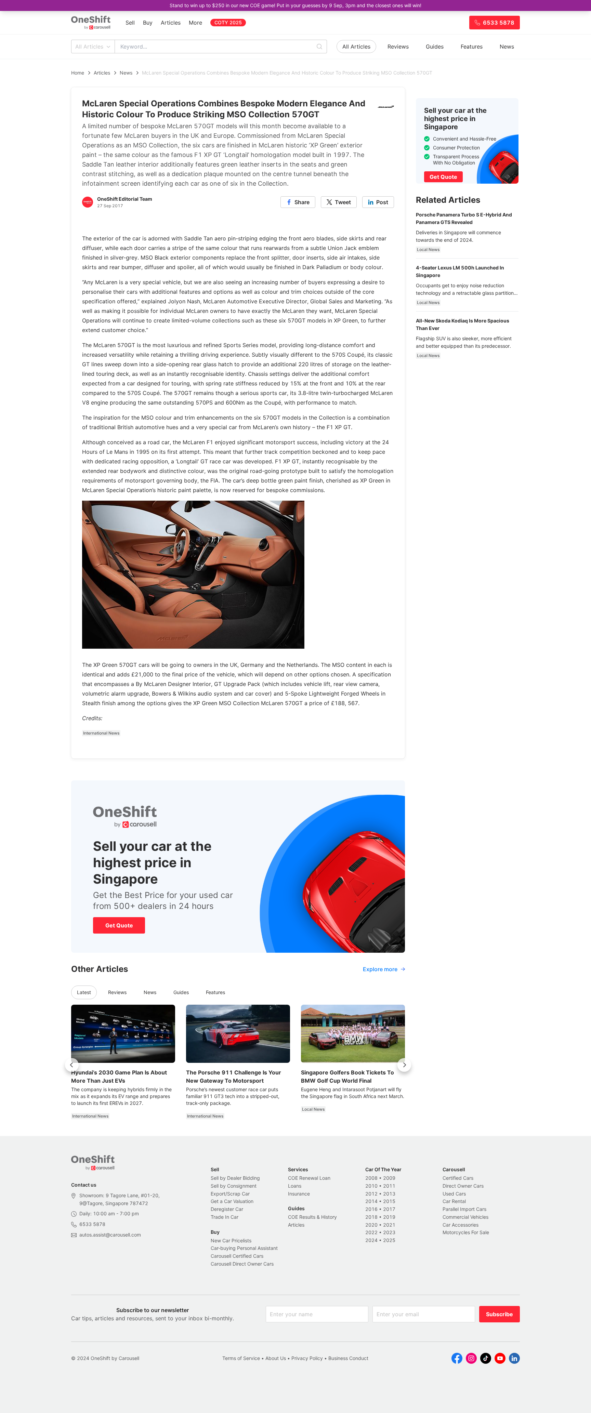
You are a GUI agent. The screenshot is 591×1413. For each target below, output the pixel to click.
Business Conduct (348, 1358)
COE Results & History (312, 1217)
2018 (371, 1217)
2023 (389, 1232)
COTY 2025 (228, 22)
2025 (389, 1240)
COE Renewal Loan (309, 1178)
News (507, 46)
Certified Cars (458, 1178)
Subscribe (499, 1314)
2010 (371, 1186)
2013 (389, 1194)
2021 (389, 1225)
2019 (389, 1217)
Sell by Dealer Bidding (235, 1178)
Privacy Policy (307, 1358)
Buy (148, 22)
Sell (130, 22)
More (195, 22)
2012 (371, 1194)
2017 (389, 1209)
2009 (389, 1178)
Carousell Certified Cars (237, 1256)
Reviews (398, 46)
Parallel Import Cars (464, 1209)
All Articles (89, 46)
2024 (371, 1240)
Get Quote (119, 925)
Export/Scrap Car (230, 1194)
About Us (275, 1358)
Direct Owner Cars (463, 1186)
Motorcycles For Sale (466, 1232)
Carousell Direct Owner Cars (242, 1264)
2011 (389, 1186)
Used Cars (454, 1194)
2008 (371, 1178)
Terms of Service (241, 1358)
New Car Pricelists (231, 1240)
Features (472, 46)
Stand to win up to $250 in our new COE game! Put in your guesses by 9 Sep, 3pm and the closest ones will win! (295, 5)
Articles (171, 22)
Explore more (380, 969)
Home (77, 73)
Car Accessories (460, 1225)
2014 (371, 1201)
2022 (371, 1232)
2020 (371, 1225)
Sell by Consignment (234, 1186)
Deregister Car (227, 1209)
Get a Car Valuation (232, 1201)
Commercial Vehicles (465, 1217)
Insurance (299, 1194)
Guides (435, 46)
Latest (84, 992)
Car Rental (454, 1201)
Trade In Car (224, 1217)
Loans (294, 1186)
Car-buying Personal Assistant (244, 1248)
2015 (389, 1201)
